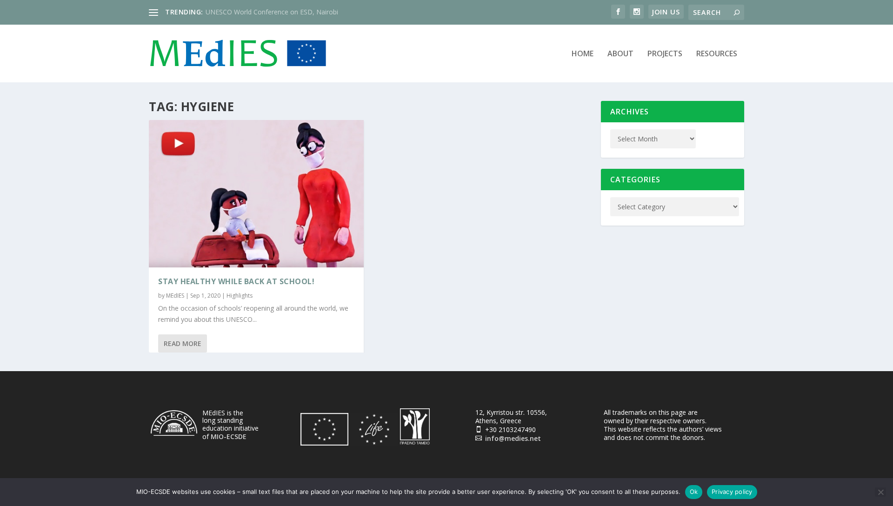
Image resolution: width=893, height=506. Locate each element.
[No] (880, 492)
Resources (716, 54)
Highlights (240, 296)
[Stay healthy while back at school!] (256, 193)
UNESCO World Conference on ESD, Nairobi (272, 11)
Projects (664, 54)
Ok (694, 491)
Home (582, 54)
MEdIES (175, 296)
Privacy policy (732, 491)
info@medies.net (513, 438)
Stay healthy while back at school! (236, 281)
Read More (182, 343)
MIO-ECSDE (229, 436)
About (620, 54)
